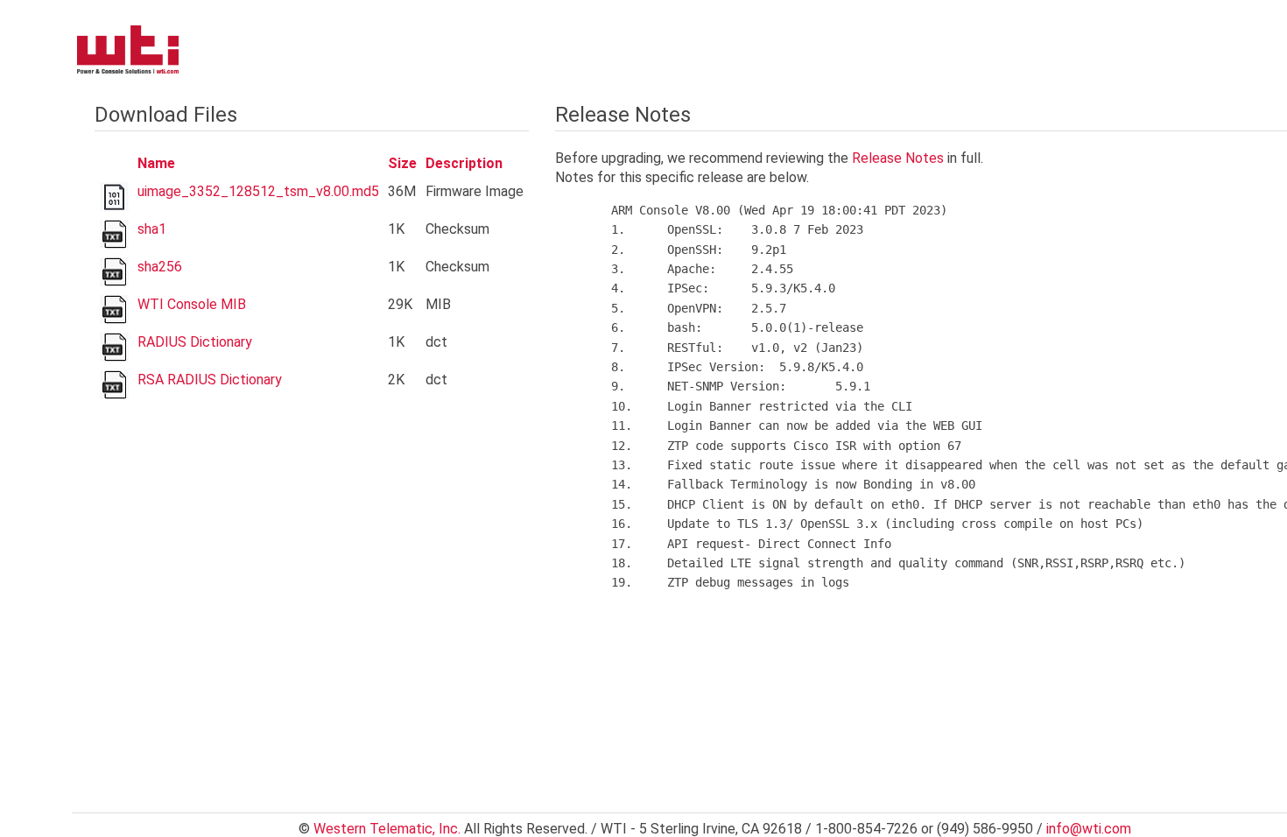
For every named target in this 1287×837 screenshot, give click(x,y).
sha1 (151, 229)
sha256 (159, 266)
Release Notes (898, 158)
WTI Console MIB (191, 304)
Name (156, 163)
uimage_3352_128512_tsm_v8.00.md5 (258, 191)
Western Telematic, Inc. (387, 828)
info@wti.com (1088, 828)
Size (402, 163)
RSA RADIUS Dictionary (209, 379)
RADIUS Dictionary (194, 342)
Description (464, 163)
